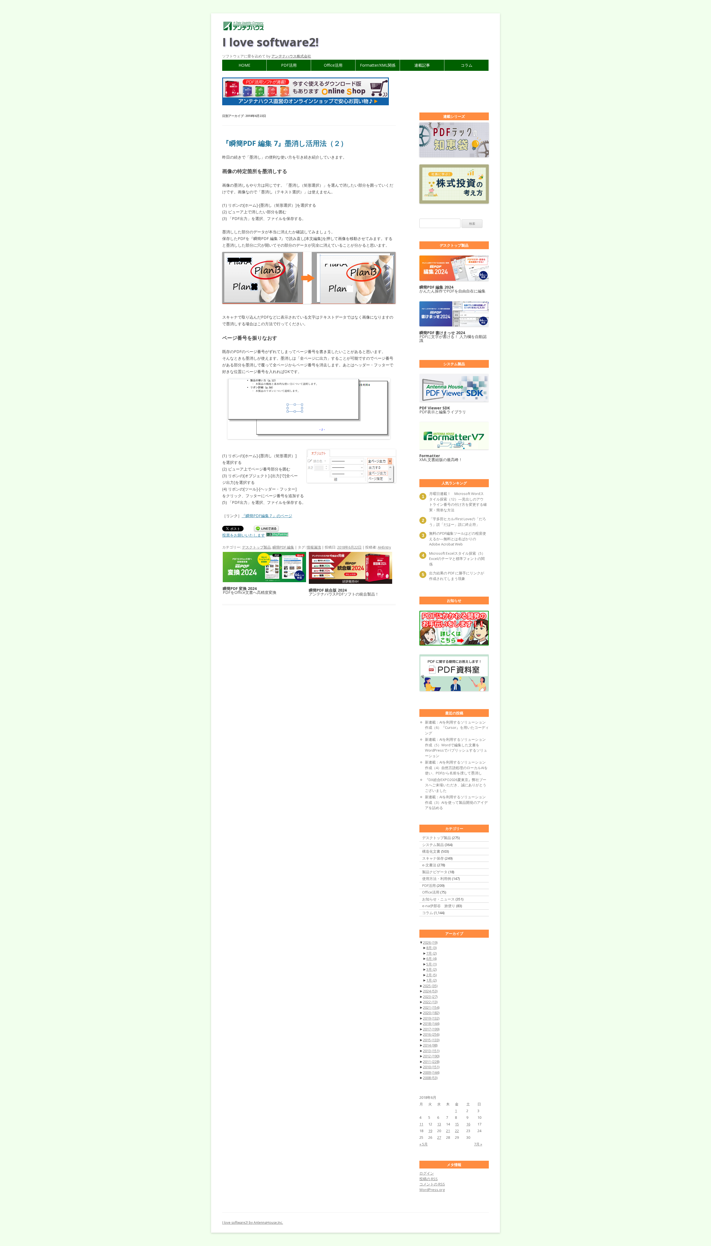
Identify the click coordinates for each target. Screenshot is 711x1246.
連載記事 (422, 65)
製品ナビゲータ (434, 871)
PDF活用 (289, 65)
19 (430, 1130)
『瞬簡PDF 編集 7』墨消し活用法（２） (284, 143)
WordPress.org (432, 1189)
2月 (431, 974)
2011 (431, 1061)
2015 (431, 1039)
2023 (430, 996)
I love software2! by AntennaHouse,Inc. (252, 1222)
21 (448, 1130)
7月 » (478, 1144)
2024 (430, 991)
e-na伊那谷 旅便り (438, 905)
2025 (430, 985)
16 (468, 1124)
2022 (430, 1001)
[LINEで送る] (266, 529)
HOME (244, 65)
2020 (431, 1012)
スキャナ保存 (433, 858)
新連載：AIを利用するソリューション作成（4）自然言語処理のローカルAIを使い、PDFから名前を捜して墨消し (456, 767)
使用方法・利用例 (436, 878)
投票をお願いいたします (243, 535)
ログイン (426, 1173)
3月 (431, 969)
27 (439, 1137)
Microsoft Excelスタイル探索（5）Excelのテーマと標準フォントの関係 (457, 559)
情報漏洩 (314, 547)
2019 (431, 1018)
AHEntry (384, 547)
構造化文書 (431, 851)
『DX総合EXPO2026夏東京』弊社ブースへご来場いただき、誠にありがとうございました (455, 785)
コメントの (432, 1184)
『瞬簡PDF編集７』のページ (267, 515)
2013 (431, 1050)
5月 (431, 964)
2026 (430, 942)
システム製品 (433, 844)
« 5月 (423, 1144)
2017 (431, 1029)
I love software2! (270, 42)
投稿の (428, 1178)
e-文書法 (429, 864)
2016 (431, 1034)
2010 (431, 1066)
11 (421, 1124)
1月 (431, 980)
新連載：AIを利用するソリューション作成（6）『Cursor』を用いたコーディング (457, 727)
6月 (431, 958)
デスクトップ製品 (256, 547)
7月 (431, 953)
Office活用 (333, 65)
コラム (466, 65)
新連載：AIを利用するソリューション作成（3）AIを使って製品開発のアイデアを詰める (456, 802)
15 (457, 1124)
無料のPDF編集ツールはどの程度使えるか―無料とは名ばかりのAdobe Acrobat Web (457, 539)
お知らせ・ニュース (438, 899)
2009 (431, 1072)
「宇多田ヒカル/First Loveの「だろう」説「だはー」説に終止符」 (457, 521)
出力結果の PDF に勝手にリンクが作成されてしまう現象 (456, 576)
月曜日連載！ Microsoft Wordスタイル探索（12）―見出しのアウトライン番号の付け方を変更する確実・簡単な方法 (458, 501)
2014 (430, 1045)
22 (457, 1130)
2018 (431, 1023)
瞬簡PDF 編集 (283, 547)
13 (439, 1124)
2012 (431, 1056)
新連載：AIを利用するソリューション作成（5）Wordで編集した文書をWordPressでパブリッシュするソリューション (456, 747)
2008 (430, 1077)
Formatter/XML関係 (377, 65)
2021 (431, 1007)
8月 (431, 947)
